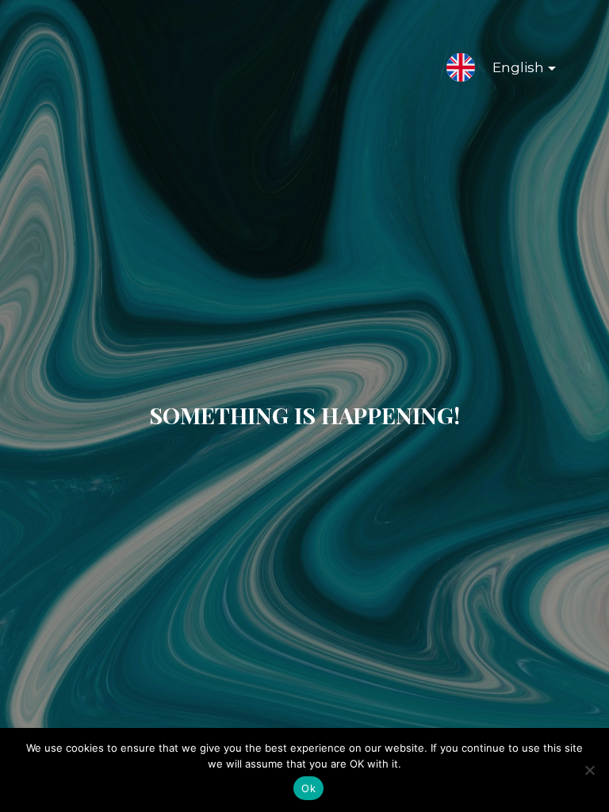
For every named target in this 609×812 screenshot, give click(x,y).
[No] (589, 770)
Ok (308, 788)
